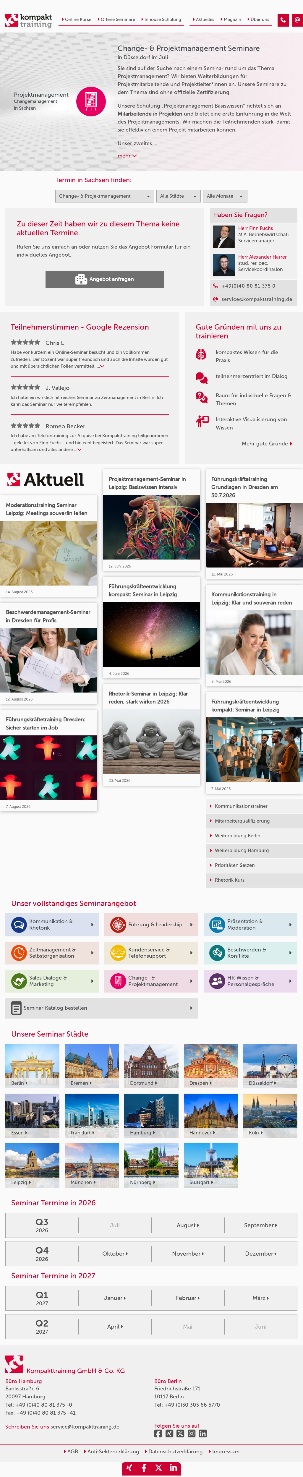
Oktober (113, 1253)
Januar (113, 1297)
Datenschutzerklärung (175, 1451)
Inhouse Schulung (163, 19)
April (113, 1326)
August (186, 1225)
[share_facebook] (144, 1469)
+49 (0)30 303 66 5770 (192, 1405)
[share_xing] (129, 1469)
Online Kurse (78, 19)
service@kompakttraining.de (85, 1427)
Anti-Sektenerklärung (112, 1451)
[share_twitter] (158, 1469)
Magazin (232, 19)
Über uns (260, 19)
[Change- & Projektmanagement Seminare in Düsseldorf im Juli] (283, 20)
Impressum (225, 1451)
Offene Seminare (118, 19)
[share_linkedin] (173, 1469)
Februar (186, 1297)
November (186, 1253)
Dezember (259, 1253)
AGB (72, 1451)
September (259, 1225)
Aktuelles (205, 19)
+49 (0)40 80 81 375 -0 (43, 1405)
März (258, 1297)
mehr (125, 156)
